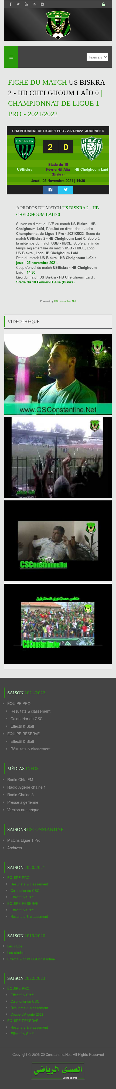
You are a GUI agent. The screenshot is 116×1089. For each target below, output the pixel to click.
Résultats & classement (30, 711)
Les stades (16, 952)
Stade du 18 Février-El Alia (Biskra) (58, 169)
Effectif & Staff (22, 726)
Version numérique (23, 809)
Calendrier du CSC (27, 718)
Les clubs (14, 946)
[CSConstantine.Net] (58, 24)
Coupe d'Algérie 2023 (27, 1014)
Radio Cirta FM (20, 779)
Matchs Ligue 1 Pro (23, 840)
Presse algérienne (22, 802)
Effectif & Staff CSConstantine (31, 958)
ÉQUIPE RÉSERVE (23, 733)
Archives (14, 847)
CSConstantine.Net (65, 301)
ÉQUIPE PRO (18, 703)
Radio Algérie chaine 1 (26, 787)
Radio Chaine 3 (20, 794)
